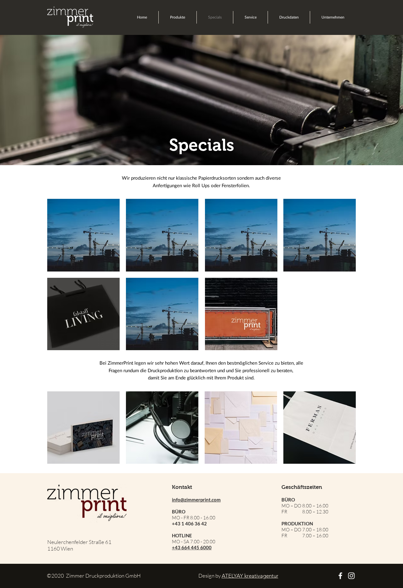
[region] (83, 235)
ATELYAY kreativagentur (250, 576)
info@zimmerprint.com (196, 499)
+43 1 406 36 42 (189, 523)
